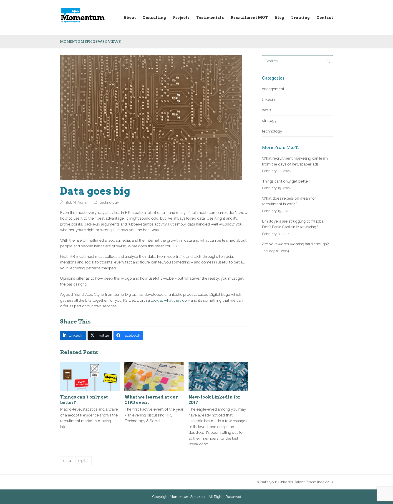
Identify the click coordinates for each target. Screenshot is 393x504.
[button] (73, 335)
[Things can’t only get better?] (90, 376)
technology (109, 202)
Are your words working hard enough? (295, 244)
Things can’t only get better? (286, 181)
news (266, 110)
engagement (273, 89)
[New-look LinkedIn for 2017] (218, 376)
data (67, 460)
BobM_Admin (77, 202)
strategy (269, 120)
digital (83, 460)
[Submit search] (328, 61)
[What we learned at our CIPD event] (154, 376)
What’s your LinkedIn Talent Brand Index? (293, 482)
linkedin (268, 99)
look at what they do (169, 300)
